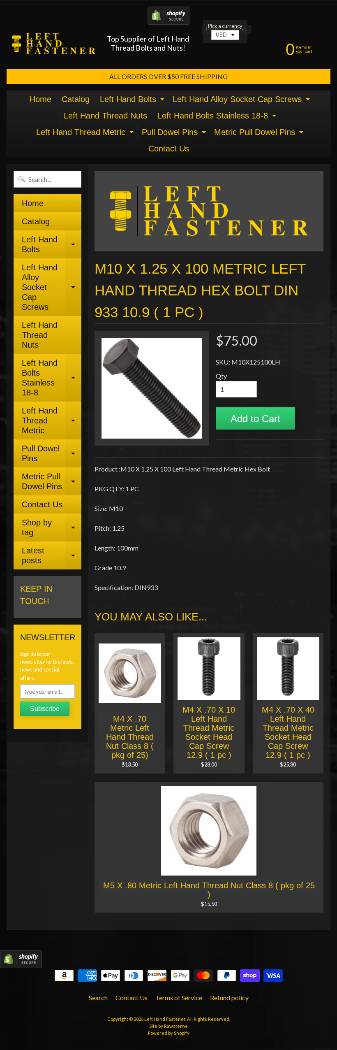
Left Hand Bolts (133, 101)
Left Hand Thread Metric (86, 134)
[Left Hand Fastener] (54, 43)
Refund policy (229, 997)
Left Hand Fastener (164, 1019)
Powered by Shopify (168, 1033)
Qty (221, 376)
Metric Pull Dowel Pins (259, 134)
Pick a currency (225, 26)
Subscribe (45, 708)
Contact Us (168, 148)
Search (98, 997)
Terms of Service (178, 997)
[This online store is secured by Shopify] (168, 19)
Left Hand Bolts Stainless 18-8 (217, 117)
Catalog (76, 99)
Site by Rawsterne (168, 1026)
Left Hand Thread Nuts (105, 115)
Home (40, 99)
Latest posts (51, 556)
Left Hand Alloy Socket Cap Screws (242, 101)
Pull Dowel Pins (175, 134)
